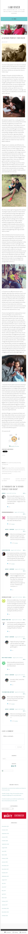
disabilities (22, 468)
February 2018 (5, 858)
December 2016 (5, 908)
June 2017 (4, 887)
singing (15, 471)
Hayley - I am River (9, 529)
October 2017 (5, 872)
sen (12, 471)
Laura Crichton (6, 550)
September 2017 (5, 876)
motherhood (4, 471)
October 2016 (5, 915)
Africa (6, 468)
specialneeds (4, 473)
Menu (15, 19)
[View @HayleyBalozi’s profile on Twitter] (13, 766)
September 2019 (5, 833)
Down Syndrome (9, 462)
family (15, 462)
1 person (13, 524)
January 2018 (5, 862)
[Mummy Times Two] (14, 444)
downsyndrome (5, 469)
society (18, 471)
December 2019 (5, 826)
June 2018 (4, 851)
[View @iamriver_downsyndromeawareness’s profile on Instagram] (15, 766)
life (22, 469)
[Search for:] (14, 758)
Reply (24, 493)
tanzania (9, 473)
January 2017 (5, 905)
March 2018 (4, 855)
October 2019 (5, 830)
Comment (19, 747)
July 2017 (4, 883)
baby (9, 468)
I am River (14, 7)
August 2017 (4, 880)
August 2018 (4, 847)
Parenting (19, 462)
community (17, 468)
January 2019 (5, 837)
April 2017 (4, 894)
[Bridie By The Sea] (14, 446)
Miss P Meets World (7, 657)
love (24, 469)
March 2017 (4, 897)
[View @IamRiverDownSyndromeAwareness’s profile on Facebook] (12, 766)
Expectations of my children (6, 479)
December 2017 (5, 865)
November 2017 (5, 869)
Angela (3, 493)
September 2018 (5, 844)
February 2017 (5, 901)
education (11, 469)
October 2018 (5, 840)
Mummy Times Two (6, 619)
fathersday (18, 469)
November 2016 (5, 912)
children (12, 468)
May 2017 (4, 890)
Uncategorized (5, 464)
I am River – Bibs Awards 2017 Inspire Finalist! (21, 479)
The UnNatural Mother (8, 692)
